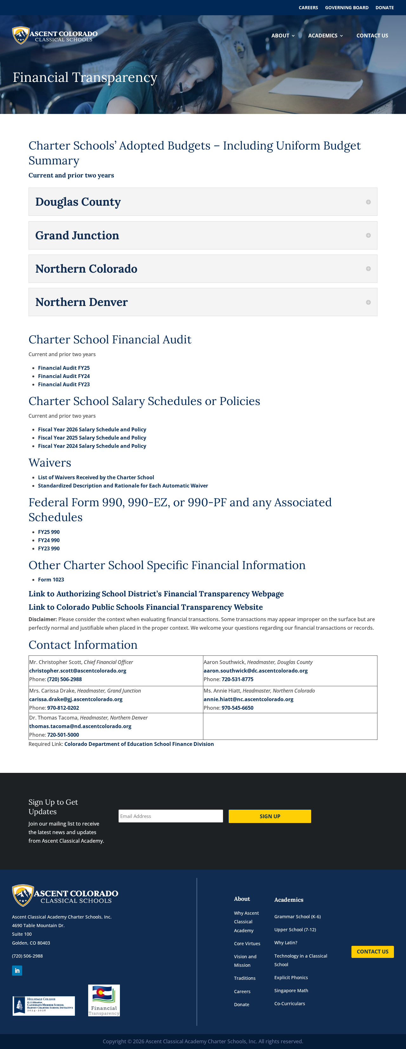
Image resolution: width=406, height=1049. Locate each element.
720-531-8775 (237, 679)
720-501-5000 (63, 734)
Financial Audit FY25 (64, 367)
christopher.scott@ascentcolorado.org (77, 670)
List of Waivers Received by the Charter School (96, 477)
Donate (385, 7)
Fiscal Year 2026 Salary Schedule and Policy (92, 429)
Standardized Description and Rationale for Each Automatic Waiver (123, 485)
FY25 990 (49, 531)
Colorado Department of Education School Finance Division (139, 743)
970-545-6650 (237, 707)
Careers (308, 7)
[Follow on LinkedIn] (17, 971)
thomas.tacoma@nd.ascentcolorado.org (80, 726)
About (280, 35)
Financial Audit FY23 (64, 384)
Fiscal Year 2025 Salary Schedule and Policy (92, 437)
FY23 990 (49, 548)
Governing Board (347, 7)
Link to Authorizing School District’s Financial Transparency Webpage (156, 594)
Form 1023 (51, 579)
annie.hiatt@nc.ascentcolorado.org (248, 699)
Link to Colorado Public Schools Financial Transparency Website (146, 607)
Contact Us (372, 35)
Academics (322, 35)
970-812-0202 (63, 707)
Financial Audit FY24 (64, 376)
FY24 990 (49, 540)
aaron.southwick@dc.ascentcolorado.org (256, 670)
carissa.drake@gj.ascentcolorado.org (75, 699)
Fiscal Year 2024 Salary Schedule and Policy (92, 445)
